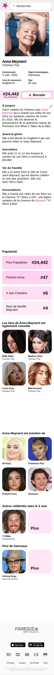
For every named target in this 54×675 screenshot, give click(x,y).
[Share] (8, 15)
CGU (45, 663)
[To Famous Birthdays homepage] (5, 5)
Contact (22, 663)
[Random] (45, 15)
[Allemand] (45, 654)
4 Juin (6, 75)
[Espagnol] (18, 654)
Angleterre (8, 83)
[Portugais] (27, 654)
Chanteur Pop (10, 65)
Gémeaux (34, 75)
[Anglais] (9, 654)
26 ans (32, 83)
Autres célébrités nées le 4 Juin (24, 506)
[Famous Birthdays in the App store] (18, 644)
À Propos (10, 663)
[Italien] (36, 654)
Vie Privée (34, 663)
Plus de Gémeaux (14, 546)
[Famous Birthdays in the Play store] (36, 644)
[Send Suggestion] (51, 106)
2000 (14, 75)
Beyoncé (40, 200)
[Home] (27, 630)
